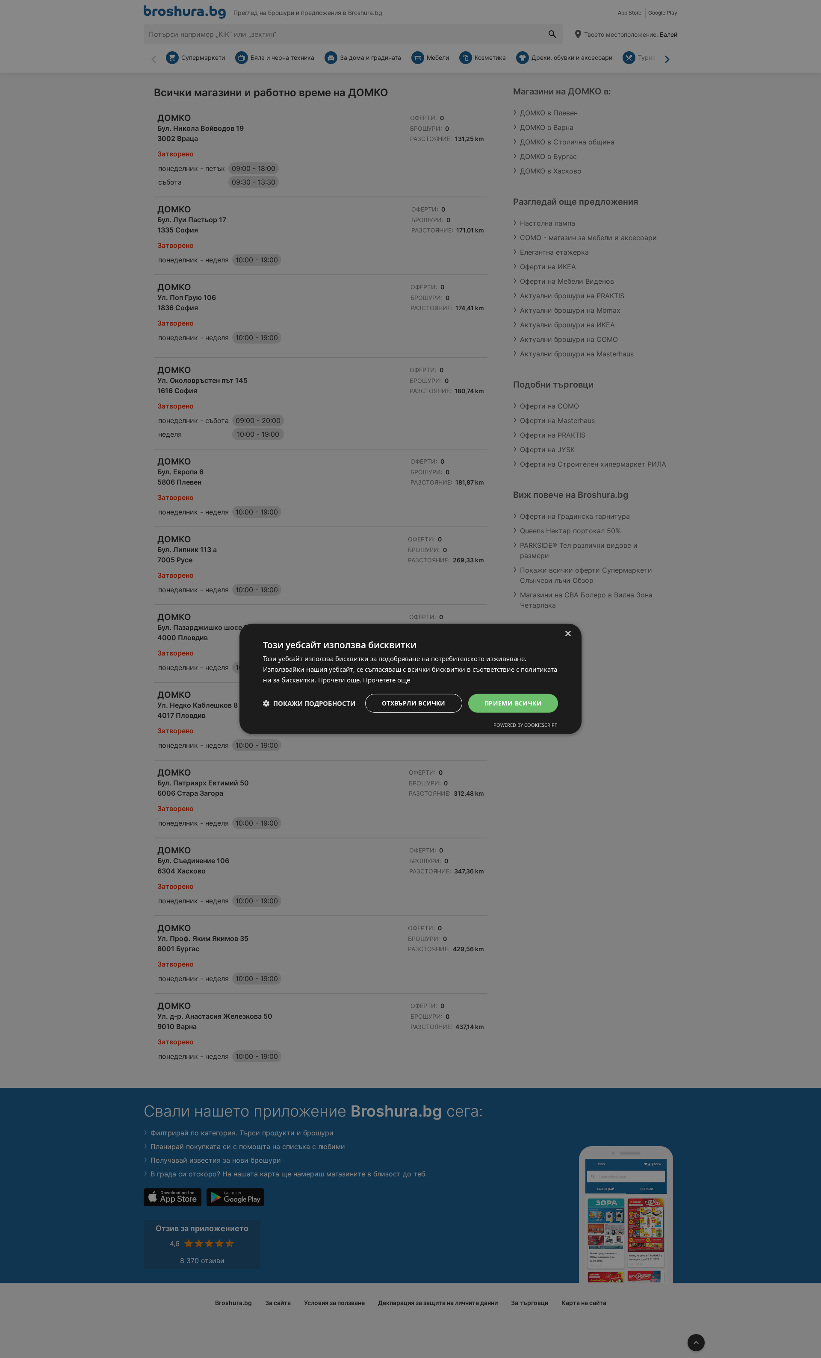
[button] (309, 703)
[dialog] (410, 679)
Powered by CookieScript (525, 725)
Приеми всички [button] (513, 703)
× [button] (567, 634)
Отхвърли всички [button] (414, 703)
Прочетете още (386, 680)
